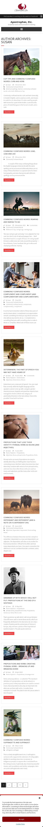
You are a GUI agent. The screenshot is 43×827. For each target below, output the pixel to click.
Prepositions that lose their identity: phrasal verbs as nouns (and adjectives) (21, 445)
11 (20, 785)
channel (20, 89)
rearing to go (28, 229)
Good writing (32, 530)
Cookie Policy (20, 824)
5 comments (33, 225)
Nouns (23, 380)
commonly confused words (14, 304)
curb (9, 91)
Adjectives (9, 380)
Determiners (17, 380)
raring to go (20, 229)
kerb (12, 91)
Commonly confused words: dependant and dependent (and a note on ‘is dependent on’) (19, 520)
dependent (23, 530)
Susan (9, 85)
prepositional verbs (20, 610)
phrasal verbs (21, 455)
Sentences (7, 613)
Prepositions (29, 455)
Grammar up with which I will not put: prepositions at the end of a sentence (20, 600)
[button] (39, 798)
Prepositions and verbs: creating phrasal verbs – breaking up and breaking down (19, 666)
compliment (18, 306)
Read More (8, 112)
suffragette (9, 750)
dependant (16, 530)
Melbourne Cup (20, 91)
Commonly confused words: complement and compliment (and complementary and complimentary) (21, 294)
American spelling (11, 89)
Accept (21, 819)
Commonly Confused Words (14, 87)
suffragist (16, 750)
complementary (8, 306)
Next (25, 785)
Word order (18, 613)
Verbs (35, 455)
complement (27, 304)
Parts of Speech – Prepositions (15, 453)
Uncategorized (29, 674)
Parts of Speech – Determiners (15, 377)
